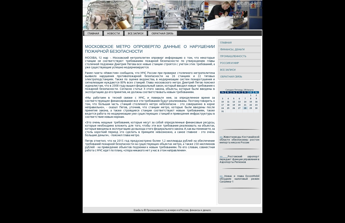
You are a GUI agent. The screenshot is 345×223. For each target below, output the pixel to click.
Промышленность (233, 56)
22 (251, 105)
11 (228, 102)
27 (239, 108)
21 (245, 105)
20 (239, 105)
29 (251, 108)
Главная (93, 33)
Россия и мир (229, 62)
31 (222, 111)
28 (245, 108)
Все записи (135, 33)
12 (234, 102)
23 (256, 105)
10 (222, 102)
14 (245, 102)
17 (222, 105)
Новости (113, 33)
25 (228, 108)
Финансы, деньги (232, 49)
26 (234, 108)
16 (256, 102)
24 (222, 108)
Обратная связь (162, 33)
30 (256, 108)
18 (228, 105)
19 (234, 105)
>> (221, 136)
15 (251, 102)
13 (239, 102)
